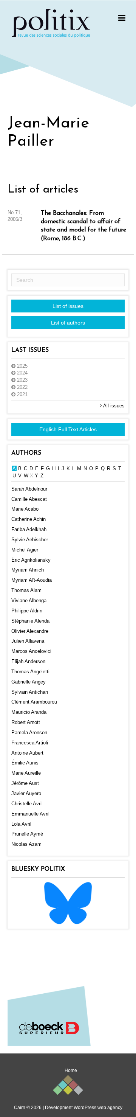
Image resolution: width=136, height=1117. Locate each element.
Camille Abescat (29, 499)
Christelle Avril (27, 803)
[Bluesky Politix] (68, 903)
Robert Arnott (25, 722)
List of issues (68, 306)
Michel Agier (24, 550)
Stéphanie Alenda (30, 621)
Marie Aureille (26, 773)
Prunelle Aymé (27, 834)
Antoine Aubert (27, 753)
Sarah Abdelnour (29, 489)
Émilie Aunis (25, 763)
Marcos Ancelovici (31, 651)
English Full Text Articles (68, 429)
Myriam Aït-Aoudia (31, 580)
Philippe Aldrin (26, 611)
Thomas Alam (26, 590)
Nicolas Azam (26, 844)
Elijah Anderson (28, 661)
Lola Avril (21, 824)
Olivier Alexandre (29, 631)
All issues (113, 406)
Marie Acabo (25, 509)
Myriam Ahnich (27, 570)
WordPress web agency (98, 1107)
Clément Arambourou (34, 702)
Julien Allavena (27, 641)
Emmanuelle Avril (30, 814)
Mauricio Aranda (28, 712)
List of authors (68, 323)
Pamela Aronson (29, 732)
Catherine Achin (28, 519)
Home (71, 1070)
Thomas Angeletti (30, 671)
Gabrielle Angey (28, 682)
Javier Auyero (26, 793)
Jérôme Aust (25, 783)
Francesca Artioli (29, 743)
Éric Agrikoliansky (31, 560)
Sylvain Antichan (29, 692)
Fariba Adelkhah (28, 529)
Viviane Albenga (28, 600)
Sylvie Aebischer (29, 539)
